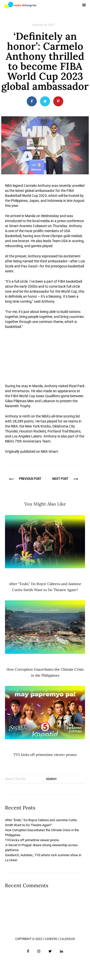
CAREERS (50, 939)
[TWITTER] (50, 951)
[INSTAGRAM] (38, 951)
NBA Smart (49, 451)
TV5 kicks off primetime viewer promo (45, 754)
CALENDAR (67, 939)
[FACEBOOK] (28, 951)
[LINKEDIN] (61, 951)
